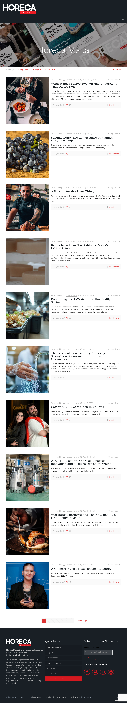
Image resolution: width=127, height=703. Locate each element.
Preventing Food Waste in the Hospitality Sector (81, 300)
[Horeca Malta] (21, 8)
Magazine (51, 652)
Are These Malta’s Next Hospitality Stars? (81, 568)
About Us (51, 668)
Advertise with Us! (54, 663)
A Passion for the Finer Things (73, 191)
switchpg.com (85, 697)
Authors (49, 70)
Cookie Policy (26, 697)
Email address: (91, 648)
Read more (114, 105)
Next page (82, 621)
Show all (117, 70)
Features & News (54, 647)
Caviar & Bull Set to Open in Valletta (77, 407)
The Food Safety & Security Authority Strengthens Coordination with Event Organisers (78, 356)
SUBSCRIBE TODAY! (55, 679)
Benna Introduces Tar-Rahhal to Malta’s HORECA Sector (79, 246)
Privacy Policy (12, 697)
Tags (37, 70)
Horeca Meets (53, 658)
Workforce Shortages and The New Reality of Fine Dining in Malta (84, 516)
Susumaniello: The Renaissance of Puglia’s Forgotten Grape (82, 139)
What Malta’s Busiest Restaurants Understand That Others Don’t (84, 85)
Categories (23, 70)
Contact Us (51, 673)
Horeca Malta (71, 80)
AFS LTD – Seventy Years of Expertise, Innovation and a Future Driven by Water (81, 462)
